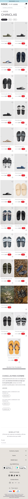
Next (12, 30)
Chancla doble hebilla (6, 305)
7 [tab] (20, 260)
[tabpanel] (14, 347)
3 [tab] (3, 49)
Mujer (11, 4)
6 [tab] (5, 75)
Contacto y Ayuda (14, 451)
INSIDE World (14, 460)
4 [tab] (4, 49)
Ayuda (14, 455)
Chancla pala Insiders (6, 120)
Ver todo (4, 19)
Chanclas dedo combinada (7, 67)
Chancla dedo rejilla (6, 199)
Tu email (3, 440)
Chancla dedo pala (5, 146)
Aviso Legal (11, 497)
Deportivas (6, 409)
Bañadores (6, 395)
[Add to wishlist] (12, 23)
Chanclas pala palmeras (6, 226)
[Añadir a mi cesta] (12, 45)
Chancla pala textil (19, 146)
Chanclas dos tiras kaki (6, 278)
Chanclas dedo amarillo (13, 357)
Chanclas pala (18, 120)
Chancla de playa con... (20, 199)
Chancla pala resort (5, 173)
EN (19, 482)
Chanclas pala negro (20, 331)
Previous (2, 30)
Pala (10, 19)
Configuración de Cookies (8, 496)
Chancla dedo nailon (20, 278)
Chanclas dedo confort (20, 226)
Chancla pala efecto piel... (7, 94)
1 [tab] (15, 49)
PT (16, 482)
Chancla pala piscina (6, 41)
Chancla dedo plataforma (21, 94)
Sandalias (6, 403)
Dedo (15, 19)
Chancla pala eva (19, 173)
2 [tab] (2, 49)
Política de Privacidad (9, 495)
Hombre (15, 4)
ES (13, 482)
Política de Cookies (18, 495)
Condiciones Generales (19, 496)
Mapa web (17, 497)
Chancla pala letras (5, 252)
